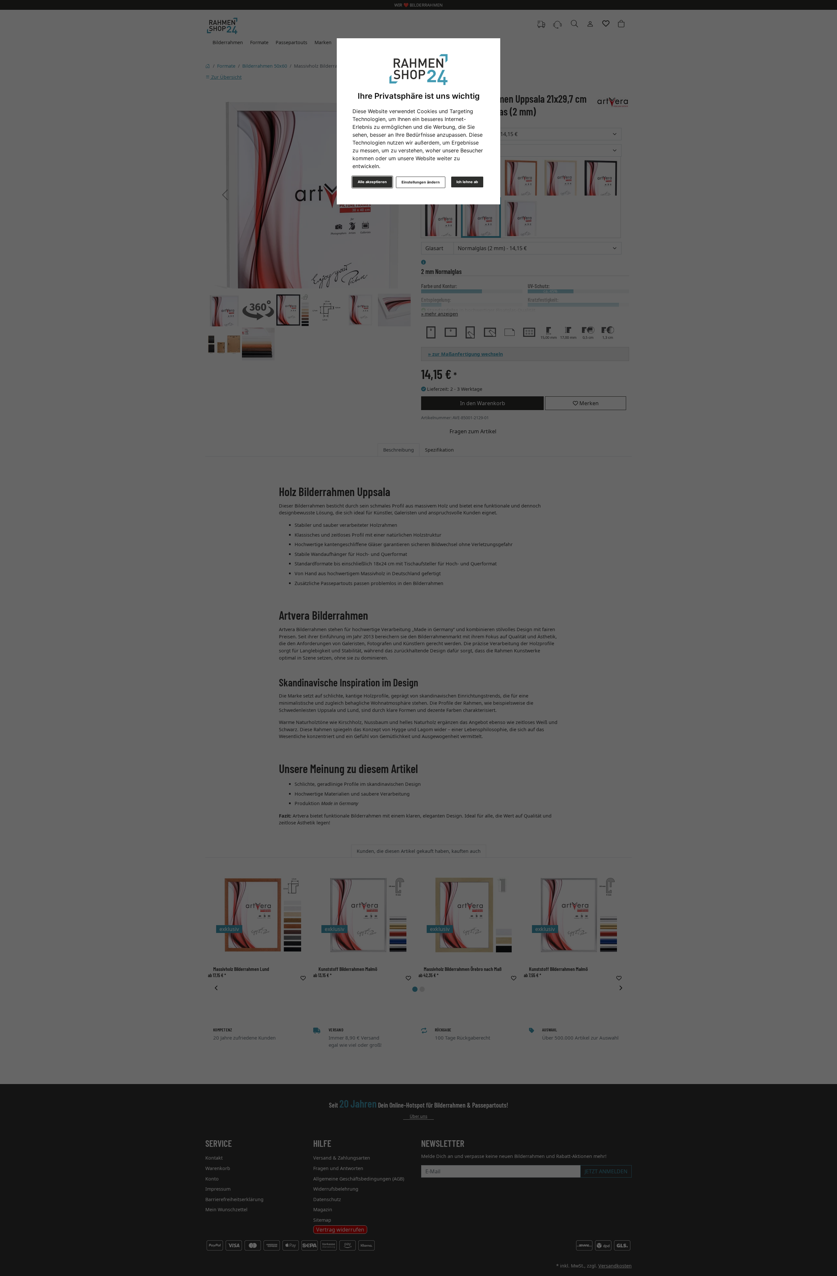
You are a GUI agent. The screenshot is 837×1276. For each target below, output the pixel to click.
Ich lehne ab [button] (467, 182)
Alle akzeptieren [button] (372, 182)
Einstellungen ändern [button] (420, 182)
